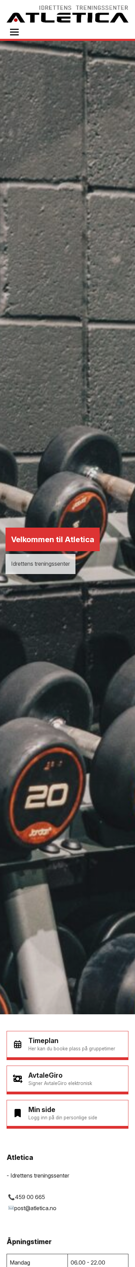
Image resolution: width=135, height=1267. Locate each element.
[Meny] (14, 32)
